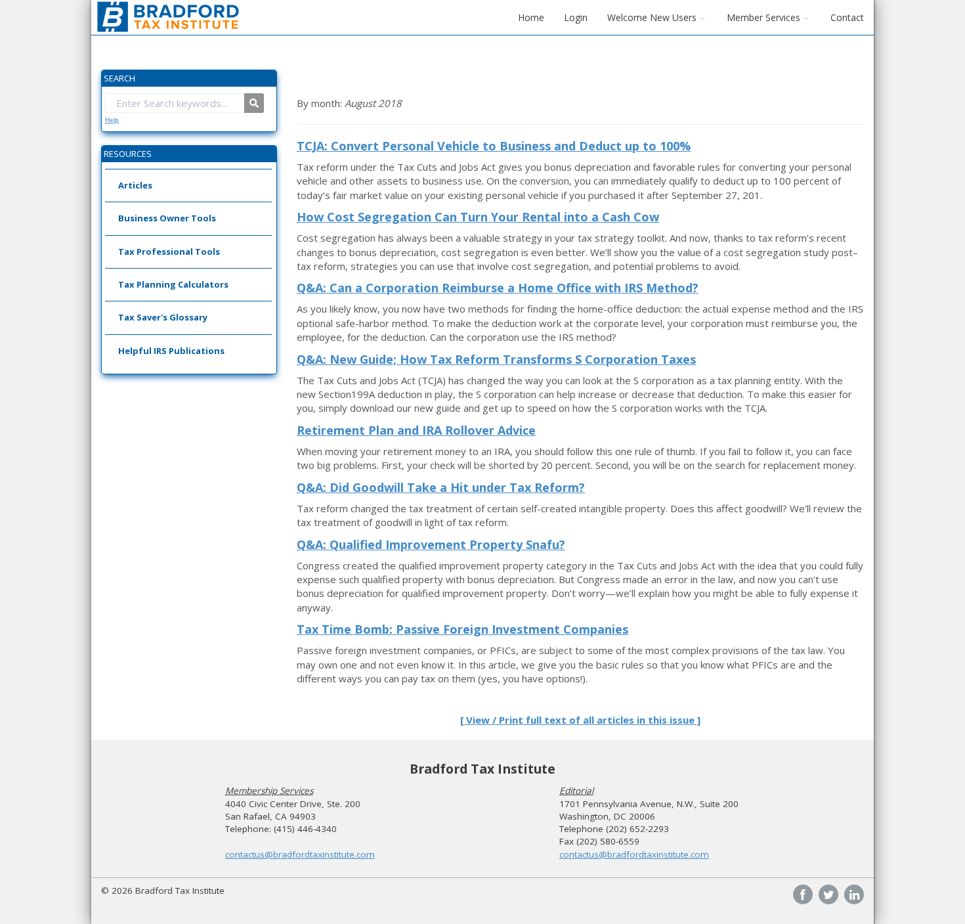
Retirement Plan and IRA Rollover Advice (416, 430)
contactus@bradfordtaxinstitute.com (300, 854)
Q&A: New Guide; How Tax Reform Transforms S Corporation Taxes (496, 359)
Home (531, 17)
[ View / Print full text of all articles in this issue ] (580, 719)
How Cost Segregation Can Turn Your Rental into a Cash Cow (478, 217)
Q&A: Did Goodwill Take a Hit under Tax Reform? (441, 487)
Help (112, 119)
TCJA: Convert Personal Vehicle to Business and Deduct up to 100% (494, 146)
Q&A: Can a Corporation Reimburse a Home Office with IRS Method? (497, 288)
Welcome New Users (652, 17)
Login (576, 17)
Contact (847, 17)
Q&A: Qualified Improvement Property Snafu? (431, 544)
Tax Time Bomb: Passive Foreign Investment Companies (462, 629)
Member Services (763, 17)
